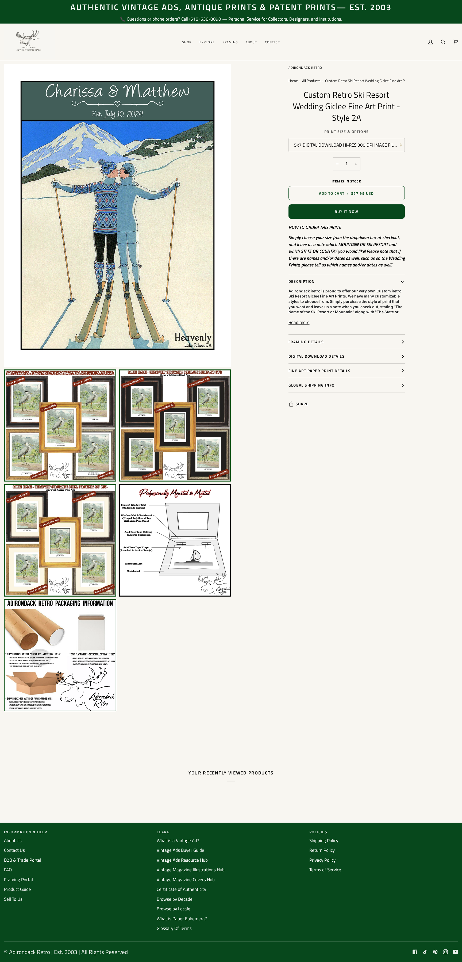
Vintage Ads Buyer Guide (180, 850)
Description (301, 281)
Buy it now (347, 211)
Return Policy (322, 850)
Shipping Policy (323, 840)
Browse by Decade (174, 899)
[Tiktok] (425, 951)
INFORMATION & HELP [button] (25, 832)
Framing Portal (18, 879)
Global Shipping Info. (312, 385)
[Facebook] (415, 951)
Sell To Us (13, 899)
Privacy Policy (322, 860)
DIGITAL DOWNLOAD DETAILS (316, 356)
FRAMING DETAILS (306, 342)
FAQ (8, 869)
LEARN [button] (163, 832)
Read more (299, 322)
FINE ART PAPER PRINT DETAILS (319, 370)
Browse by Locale (173, 908)
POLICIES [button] (318, 832)
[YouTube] (455, 951)
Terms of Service (325, 869)
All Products (311, 81)
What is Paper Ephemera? (182, 918)
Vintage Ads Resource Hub (182, 860)
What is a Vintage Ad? (178, 840)
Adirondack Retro (305, 67)
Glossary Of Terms (174, 928)
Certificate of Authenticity (181, 889)
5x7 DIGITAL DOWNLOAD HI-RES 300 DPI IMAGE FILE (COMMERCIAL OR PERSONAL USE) (349, 145)
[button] (186, 42)
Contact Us (14, 850)
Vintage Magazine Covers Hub (186, 879)
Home (293, 81)
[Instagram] (445, 951)
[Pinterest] (435, 951)
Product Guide (17, 889)
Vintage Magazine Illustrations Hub (191, 869)
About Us (13, 840)
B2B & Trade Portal (22, 860)
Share (302, 404)
